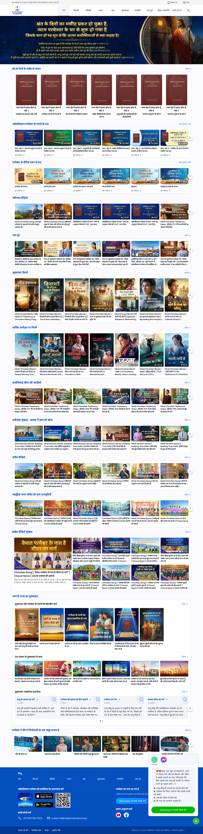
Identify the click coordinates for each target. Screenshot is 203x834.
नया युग (150, 10)
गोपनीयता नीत (36, 830)
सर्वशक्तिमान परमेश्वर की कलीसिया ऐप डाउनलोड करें (41, 789)
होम (63, 10)
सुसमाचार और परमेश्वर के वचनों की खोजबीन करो (36, 604)
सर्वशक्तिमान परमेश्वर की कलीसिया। (158, 830)
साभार (47, 830)
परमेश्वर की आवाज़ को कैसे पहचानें (74, 699)
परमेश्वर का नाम (110, 699)
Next (190, 138)
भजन (101, 10)
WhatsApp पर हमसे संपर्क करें (132, 801)
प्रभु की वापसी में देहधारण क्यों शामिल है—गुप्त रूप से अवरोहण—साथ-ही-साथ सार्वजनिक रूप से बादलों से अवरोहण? (36, 711)
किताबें (76, 10)
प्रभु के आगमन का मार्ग (26, 699)
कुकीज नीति (56, 830)
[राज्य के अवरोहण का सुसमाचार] (20, 10)
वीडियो (88, 10)
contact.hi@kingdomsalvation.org (68, 818)
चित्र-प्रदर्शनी (163, 10)
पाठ (113, 10)
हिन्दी (187, 2)
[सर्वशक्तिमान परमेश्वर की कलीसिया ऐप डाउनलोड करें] (25, 800)
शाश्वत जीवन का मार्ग (156, 699)
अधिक (187, 69)
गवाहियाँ (138, 10)
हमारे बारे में (177, 10)
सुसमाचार (125, 10)
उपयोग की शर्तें (23, 830)
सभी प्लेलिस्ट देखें (185, 124)
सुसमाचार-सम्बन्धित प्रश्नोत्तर (28, 691)
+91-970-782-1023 (32, 818)
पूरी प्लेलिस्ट (19, 155)
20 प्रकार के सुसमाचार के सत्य (28, 656)
